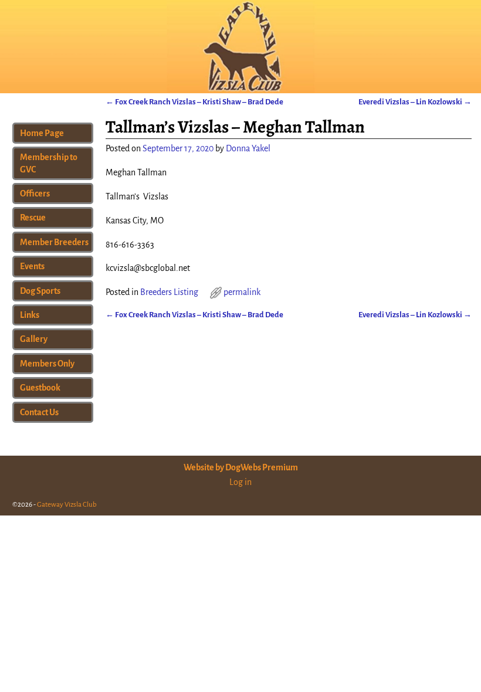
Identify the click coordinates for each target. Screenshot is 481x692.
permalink (241, 292)
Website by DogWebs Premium (241, 467)
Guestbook (40, 387)
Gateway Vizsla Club (67, 504)
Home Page (42, 133)
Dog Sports (40, 291)
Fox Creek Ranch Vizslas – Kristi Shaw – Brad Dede (194, 101)
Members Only (47, 363)
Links (29, 315)
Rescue (33, 217)
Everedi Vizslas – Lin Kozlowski (415, 101)
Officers (35, 193)
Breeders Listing (169, 292)
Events (32, 266)
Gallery (34, 339)
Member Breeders (54, 242)
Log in (240, 482)
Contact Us (39, 412)
